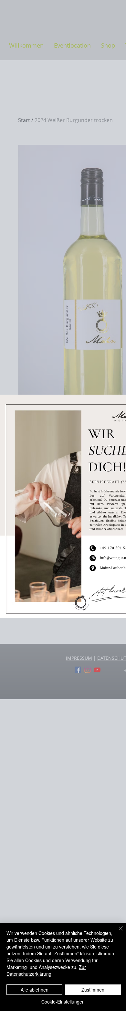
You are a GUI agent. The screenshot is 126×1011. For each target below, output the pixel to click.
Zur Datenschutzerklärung (46, 970)
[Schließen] (117, 932)
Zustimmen (92, 989)
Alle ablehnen (34, 989)
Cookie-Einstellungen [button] (63, 1001)
